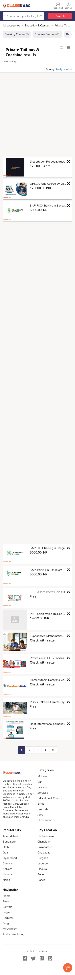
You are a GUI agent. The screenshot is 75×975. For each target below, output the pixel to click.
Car (40, 781)
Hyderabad (10, 858)
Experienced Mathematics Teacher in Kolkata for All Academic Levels (49, 636)
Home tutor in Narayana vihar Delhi (49, 680)
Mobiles (42, 776)
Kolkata (7, 869)
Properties (44, 809)
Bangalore (9, 841)
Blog (6, 923)
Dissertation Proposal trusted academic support (49, 161)
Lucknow (43, 863)
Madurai (42, 869)
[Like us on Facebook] (25, 958)
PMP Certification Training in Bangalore (49, 614)
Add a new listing (13, 934)
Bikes (41, 803)
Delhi (6, 847)
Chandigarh (44, 841)
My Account (10, 928)
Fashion (42, 787)
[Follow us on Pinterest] (50, 958)
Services (43, 792)
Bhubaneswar (46, 836)
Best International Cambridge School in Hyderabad (49, 724)
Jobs (40, 814)
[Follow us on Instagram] (41, 958)
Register (8, 918)
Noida (6, 880)
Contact (7, 907)
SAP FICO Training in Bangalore (49, 205)
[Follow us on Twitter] (33, 958)
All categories (11, 25)
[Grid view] (68, 48)
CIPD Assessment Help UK (47, 592)
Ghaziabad (44, 852)
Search (60, 16)
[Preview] (68, 161)
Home (7, 896)
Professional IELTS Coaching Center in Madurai (49, 658)
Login (6, 912)
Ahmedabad (10, 836)
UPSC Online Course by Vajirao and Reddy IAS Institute (49, 183)
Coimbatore (45, 847)
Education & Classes (50, 798)
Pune (41, 874)
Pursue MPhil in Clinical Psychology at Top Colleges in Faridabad (49, 702)
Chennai (8, 863)
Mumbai (8, 874)
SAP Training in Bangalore (46, 570)
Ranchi (42, 880)
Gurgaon (43, 858)
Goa (5, 852)
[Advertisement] (37, 116)
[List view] (61, 48)
